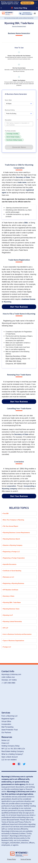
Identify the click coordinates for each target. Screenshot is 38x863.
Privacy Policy (11, 859)
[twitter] (24, 764)
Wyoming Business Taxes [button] (11, 609)
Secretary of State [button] (8, 596)
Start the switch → (27, 3)
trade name (22, 182)
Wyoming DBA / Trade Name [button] (12, 602)
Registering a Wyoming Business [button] (13, 583)
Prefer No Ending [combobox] (11, 113)
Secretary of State (23, 177)
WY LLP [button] (5, 628)
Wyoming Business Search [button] (11, 539)
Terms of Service (25, 859)
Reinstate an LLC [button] (8, 577)
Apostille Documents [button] (9, 564)
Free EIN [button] (5, 513)
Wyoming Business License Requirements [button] (16, 532)
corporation (11, 486)
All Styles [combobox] (8, 103)
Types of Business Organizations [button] (13, 640)
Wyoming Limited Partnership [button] (12, 621)
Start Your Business (19, 306)
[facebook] (19, 764)
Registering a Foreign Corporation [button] (14, 558)
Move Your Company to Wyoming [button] (13, 520)
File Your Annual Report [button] (10, 526)
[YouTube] (13, 764)
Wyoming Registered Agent (19, 26)
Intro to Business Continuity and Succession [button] (17, 634)
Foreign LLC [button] (7, 647)
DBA (26, 222)
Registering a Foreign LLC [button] (11, 551)
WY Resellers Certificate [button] (10, 590)
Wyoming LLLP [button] (8, 615)
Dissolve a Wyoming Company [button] (12, 545)
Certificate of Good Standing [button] (12, 571)
